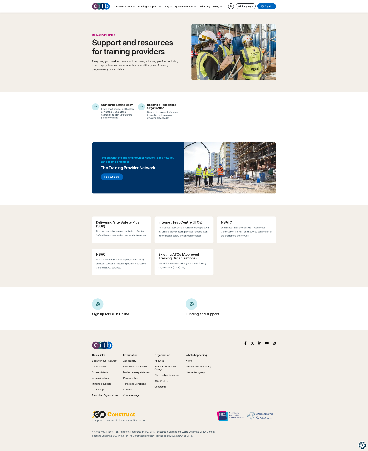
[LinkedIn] (260, 343)
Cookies (127, 389)
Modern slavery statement (136, 372)
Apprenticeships (100, 378)
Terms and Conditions (134, 383)
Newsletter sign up (195, 372)
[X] (252, 343)
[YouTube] (267, 343)
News (189, 360)
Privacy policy (130, 378)
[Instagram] (274, 343)
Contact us (160, 386)
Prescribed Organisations (105, 395)
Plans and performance (167, 375)
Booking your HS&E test (104, 360)
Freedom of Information (135, 366)
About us (159, 360)
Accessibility (129, 360)
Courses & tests (100, 372)
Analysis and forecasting (198, 366)
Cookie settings (131, 395)
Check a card (99, 366)
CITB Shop (98, 389)
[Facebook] (245, 343)
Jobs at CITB (161, 380)
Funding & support (101, 383)
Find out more (113, 177)
